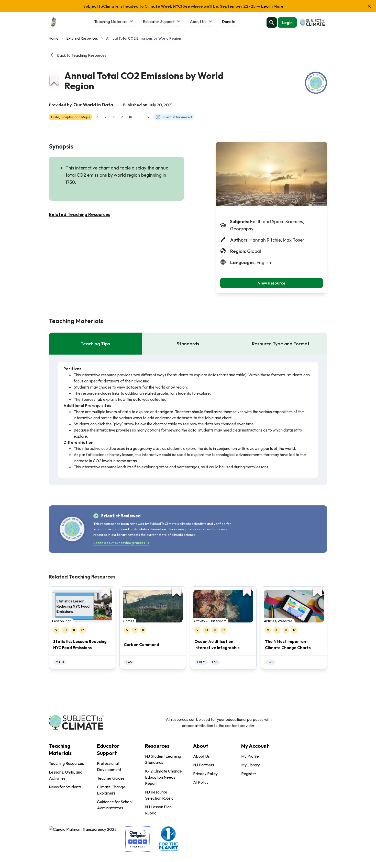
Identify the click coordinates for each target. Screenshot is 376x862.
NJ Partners (203, 764)
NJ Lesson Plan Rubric (158, 809)
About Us (201, 756)
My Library (250, 764)
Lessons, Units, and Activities (65, 775)
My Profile (250, 756)
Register (248, 773)
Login (287, 22)
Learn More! (272, 6)
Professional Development (109, 766)
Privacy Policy (205, 773)
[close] (369, 6)
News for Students (65, 786)
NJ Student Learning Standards (163, 759)
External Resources (82, 38)
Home (53, 38)
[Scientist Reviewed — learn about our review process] (316, 83)
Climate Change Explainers (111, 790)
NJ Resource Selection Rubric (159, 795)
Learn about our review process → (121, 543)
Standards (188, 344)
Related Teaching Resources (79, 214)
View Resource (271, 283)
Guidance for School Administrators (114, 804)
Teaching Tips (95, 344)
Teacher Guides (111, 778)
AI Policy (200, 782)
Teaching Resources (66, 763)
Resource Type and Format (280, 344)
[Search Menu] (272, 22)
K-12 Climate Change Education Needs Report (163, 777)
